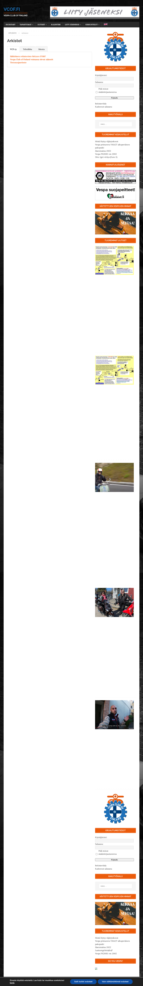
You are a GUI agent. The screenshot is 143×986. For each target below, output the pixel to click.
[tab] (13, 49)
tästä (12, 983)
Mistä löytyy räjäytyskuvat (106, 141)
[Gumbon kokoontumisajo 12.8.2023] (114, 260)
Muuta (41, 49)
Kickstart (10, 24)
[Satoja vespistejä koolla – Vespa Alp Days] (114, 477)
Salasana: (99, 82)
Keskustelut (91, 24)
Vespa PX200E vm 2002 (106, 154)
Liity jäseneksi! (72, 24)
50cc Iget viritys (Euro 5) (106, 157)
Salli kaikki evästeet (83, 981)
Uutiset (41, 24)
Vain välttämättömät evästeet (115, 981)
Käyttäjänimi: (101, 75)
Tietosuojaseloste (18, 62)
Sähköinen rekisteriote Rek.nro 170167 (28, 56)
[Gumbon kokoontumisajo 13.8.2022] (114, 370)
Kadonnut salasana (103, 106)
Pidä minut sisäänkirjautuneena (107, 90)
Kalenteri (56, 24)
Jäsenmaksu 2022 (103, 151)
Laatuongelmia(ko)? (104, 950)
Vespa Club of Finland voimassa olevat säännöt (31, 59)
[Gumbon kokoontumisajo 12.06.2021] (114, 602)
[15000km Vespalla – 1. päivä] (114, 714)
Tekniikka (27, 49)
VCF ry (13, 49)
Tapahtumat (25, 24)
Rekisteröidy (100, 103)
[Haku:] (115, 124)
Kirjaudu (114, 98)
